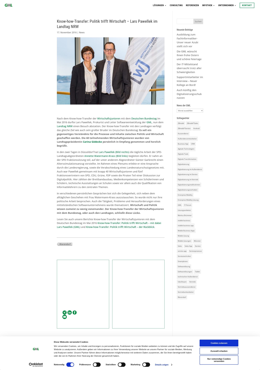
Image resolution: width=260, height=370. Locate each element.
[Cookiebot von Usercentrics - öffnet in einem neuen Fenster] (36, 365)
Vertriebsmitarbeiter (186, 292)
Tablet (197, 271)
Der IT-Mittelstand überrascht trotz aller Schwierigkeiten (189, 68)
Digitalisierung (183, 164)
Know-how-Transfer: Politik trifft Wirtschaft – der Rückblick (120, 227)
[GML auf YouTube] (64, 317)
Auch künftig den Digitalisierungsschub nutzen (189, 94)
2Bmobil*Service (184, 128)
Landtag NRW (65, 126)
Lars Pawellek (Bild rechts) (114, 152)
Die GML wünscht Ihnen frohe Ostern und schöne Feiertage (189, 55)
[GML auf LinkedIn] (69, 312)
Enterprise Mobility (185, 195)
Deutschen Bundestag (144, 118)
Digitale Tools (183, 154)
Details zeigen (161, 365)
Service (198, 246)
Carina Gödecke (92, 141)
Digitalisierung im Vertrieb (188, 179)
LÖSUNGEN (158, 5)
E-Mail (65, 295)
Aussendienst (183, 133)
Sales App (188, 246)
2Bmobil (181, 123)
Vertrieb (192, 282)
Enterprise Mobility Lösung (188, 200)
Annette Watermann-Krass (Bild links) (106, 156)
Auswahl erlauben (218, 351)
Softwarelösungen (185, 271)
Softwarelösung (184, 266)
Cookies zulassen (219, 343)
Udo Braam (182, 282)
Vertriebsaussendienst (186, 287)
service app (182, 251)
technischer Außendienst (188, 276)
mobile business (184, 220)
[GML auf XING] (64, 312)
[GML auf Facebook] (74, 312)
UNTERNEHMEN (226, 5)
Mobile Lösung (183, 236)
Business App (183, 144)
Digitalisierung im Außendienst (190, 169)
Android (196, 128)
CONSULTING (176, 5)
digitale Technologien (186, 149)
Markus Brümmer (185, 215)
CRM (193, 144)
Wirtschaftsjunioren (108, 118)
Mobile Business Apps (186, 230)
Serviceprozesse (195, 251)
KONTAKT (247, 5)
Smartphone (183, 261)
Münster (197, 241)
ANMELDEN (138, 303)
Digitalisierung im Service (187, 174)
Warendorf (65, 244)
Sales (180, 246)
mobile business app (186, 225)
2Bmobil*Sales (192, 123)
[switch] (97, 364)
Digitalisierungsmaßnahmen (189, 185)
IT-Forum (187, 205)
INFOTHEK (207, 5)
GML (149, 122)
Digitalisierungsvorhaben (187, 190)
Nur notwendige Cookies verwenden (219, 360)
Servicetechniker (184, 256)
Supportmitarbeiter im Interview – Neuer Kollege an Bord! (190, 81)
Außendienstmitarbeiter (187, 139)
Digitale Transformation (187, 159)
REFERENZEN (192, 5)
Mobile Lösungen (184, 241)
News (82, 32)
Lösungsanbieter (184, 210)
